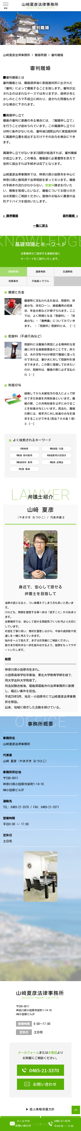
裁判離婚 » (70, 215)
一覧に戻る (40, 225)
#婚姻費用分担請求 (56, 455)
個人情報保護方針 (42, 1109)
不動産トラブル (40, 281)
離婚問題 (13, 271)
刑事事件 (13, 281)
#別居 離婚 (24, 469)
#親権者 (24, 448)
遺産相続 (40, 271)
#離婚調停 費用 (24, 462)
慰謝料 (49, 185)
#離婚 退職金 (56, 462)
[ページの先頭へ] (76, 1110)
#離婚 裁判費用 (24, 455)
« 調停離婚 (10, 215)
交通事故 (68, 271)
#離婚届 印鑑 (56, 448)
